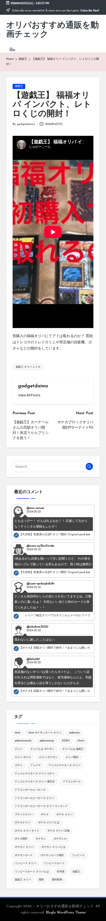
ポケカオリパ (22, 822)
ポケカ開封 (21, 838)
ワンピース (78, 855)
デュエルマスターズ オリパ (64, 765)
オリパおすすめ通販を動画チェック (52, 30)
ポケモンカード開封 (52, 855)
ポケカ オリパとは (48, 822)
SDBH (65, 740)
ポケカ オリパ (64, 814)
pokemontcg (47, 740)
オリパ (18, 749)
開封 (41, 879)
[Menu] (12, 49)
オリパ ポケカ (23, 757)
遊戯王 (19, 86)
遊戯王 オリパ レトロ (28, 367)
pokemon (74, 732)
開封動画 (57, 879)
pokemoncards (23, 740)
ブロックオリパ (24, 814)
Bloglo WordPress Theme (66, 912)
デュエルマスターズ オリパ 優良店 (35, 781)
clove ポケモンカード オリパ (44, 732)
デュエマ (35, 765)
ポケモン (41, 838)
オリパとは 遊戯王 (73, 749)
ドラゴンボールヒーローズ (30, 790)
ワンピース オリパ (25, 863)
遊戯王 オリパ (23, 879)
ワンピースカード (54, 863)
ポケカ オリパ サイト (27, 830)
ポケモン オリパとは (53, 847)
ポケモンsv (60, 838)
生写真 (61, 871)
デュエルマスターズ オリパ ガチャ (35, 773)
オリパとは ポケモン (42, 749)
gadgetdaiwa (33, 386)
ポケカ (44, 814)
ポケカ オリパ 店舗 (58, 830)
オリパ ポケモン (48, 757)
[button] (29, 395)
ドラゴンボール (72, 781)
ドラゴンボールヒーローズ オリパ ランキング (41, 806)
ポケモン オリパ (24, 847)
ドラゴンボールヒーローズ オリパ (34, 798)
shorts (81, 740)
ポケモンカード (24, 855)
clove (17, 732)
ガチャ (18, 765)
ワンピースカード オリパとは (32, 871)
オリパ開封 (72, 757)
